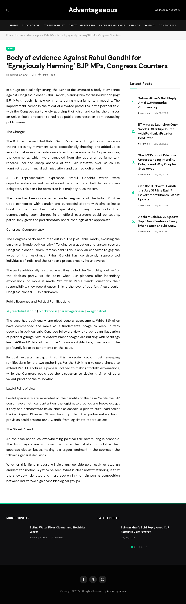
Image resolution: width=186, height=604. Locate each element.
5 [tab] (145, 547)
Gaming (149, 25)
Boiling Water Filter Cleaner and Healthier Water (58, 530)
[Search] (7, 10)
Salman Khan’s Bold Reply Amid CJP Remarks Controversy (157, 102)
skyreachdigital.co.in (21, 311)
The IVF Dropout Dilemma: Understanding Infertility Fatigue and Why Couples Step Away (157, 162)
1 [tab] (132, 547)
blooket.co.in (48, 311)
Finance (134, 25)
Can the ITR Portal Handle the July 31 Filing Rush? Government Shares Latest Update (158, 193)
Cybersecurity (54, 25)
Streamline (144, 113)
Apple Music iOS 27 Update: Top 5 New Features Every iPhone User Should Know (158, 221)
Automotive (31, 25)
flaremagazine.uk (72, 311)
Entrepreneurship (112, 25)
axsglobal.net (96, 311)
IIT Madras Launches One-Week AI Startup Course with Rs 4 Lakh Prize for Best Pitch (158, 131)
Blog (10, 48)
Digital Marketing (82, 25)
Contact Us (167, 25)
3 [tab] (138, 547)
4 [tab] (142, 547)
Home (14, 25)
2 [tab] (135, 547)
